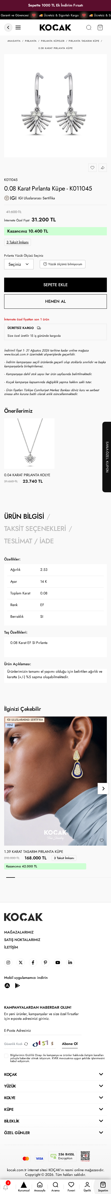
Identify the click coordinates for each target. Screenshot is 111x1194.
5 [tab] (45, 877)
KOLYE (9, 1098)
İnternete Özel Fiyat (16, 220)
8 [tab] (71, 877)
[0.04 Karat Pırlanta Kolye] (29, 443)
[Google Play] (17, 985)
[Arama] (88, 27)
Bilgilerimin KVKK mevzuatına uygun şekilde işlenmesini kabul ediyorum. (57, 1058)
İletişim (11, 947)
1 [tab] (10, 877)
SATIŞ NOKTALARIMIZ (22, 939)
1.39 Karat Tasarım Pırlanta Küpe (33, 852)
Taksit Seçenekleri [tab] (35, 528)
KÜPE (8, 1109)
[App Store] (7, 985)
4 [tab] (37, 877)
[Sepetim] (100, 27)
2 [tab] (19, 877)
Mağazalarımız (19, 932)
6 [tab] (54, 877)
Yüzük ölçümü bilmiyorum (65, 264)
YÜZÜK (10, 1086)
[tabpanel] (55, 620)
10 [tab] (89, 877)
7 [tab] (63, 877)
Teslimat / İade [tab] (29, 541)
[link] (8, 962)
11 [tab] (97, 877)
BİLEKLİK (11, 1121)
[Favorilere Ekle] (92, 168)
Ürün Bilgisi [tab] (24, 516)
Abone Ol (70, 1043)
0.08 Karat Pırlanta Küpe (55, 48)
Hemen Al (55, 301)
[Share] (103, 168)
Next (103, 788)
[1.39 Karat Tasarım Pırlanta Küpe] (55, 781)
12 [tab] (106, 877)
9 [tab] (80, 877)
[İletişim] (18, 27)
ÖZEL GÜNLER (17, 1133)
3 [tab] (28, 877)
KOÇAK (10, 1074)
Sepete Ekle (55, 285)
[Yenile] (26, 1043)
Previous (7, 788)
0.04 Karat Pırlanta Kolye (27, 475)
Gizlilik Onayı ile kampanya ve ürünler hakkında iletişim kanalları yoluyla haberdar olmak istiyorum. (57, 1056)
